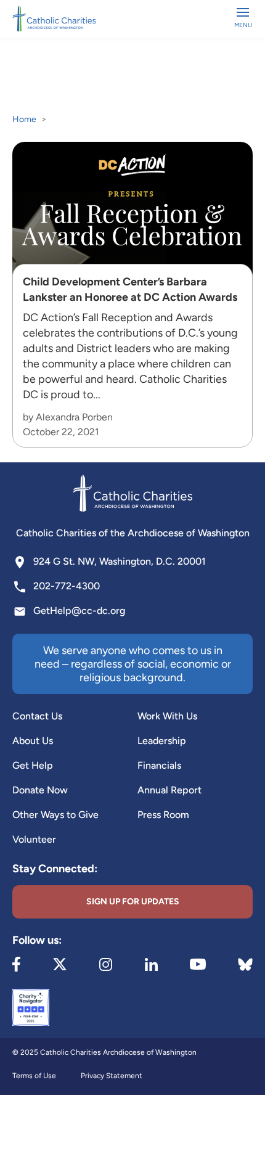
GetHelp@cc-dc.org (79, 610)
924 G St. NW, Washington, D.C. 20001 (119, 561)
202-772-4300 (66, 586)
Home (24, 119)
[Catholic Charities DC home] (54, 18)
